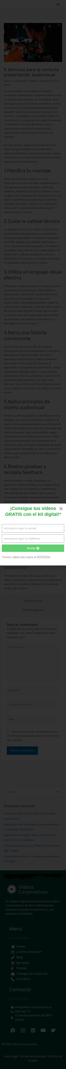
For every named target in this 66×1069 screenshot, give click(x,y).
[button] (61, 508)
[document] (33, 534)
